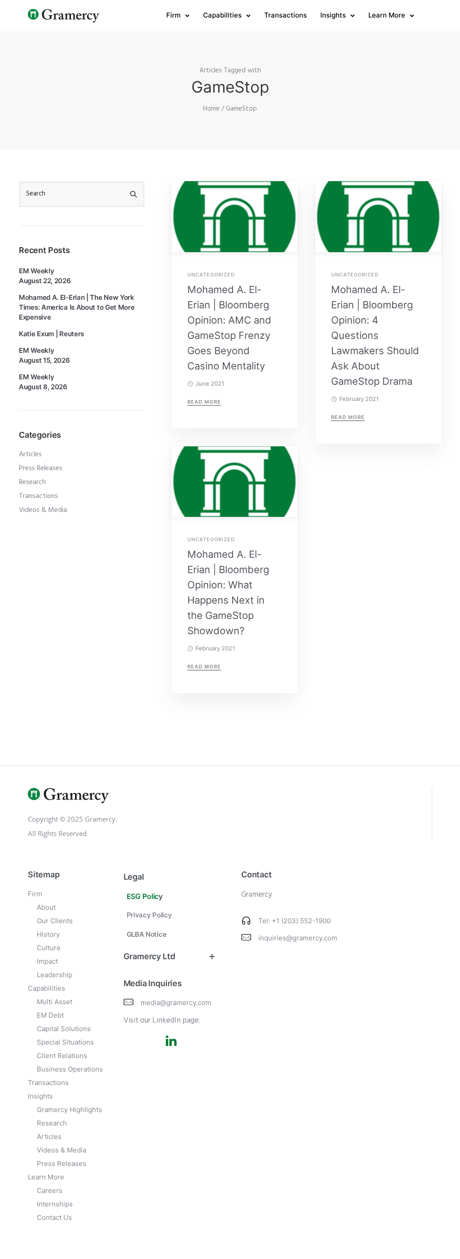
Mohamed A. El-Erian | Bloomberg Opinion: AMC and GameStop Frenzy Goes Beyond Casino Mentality (229, 328)
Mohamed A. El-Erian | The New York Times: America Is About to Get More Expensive (77, 307)
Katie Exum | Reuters (51, 333)
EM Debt (50, 1015)
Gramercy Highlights (69, 1109)
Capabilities (222, 15)
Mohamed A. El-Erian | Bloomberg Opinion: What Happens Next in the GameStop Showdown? (228, 592)
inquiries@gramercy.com (297, 938)
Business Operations (70, 1069)
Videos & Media (43, 510)
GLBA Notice (147, 934)
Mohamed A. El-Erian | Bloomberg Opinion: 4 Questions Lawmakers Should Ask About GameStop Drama (375, 335)
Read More (204, 402)
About (46, 907)
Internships (55, 1204)
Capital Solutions (64, 1028)
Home (211, 108)
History (48, 934)
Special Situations (65, 1042)
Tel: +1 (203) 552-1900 (294, 920)
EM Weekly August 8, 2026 (43, 382)
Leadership (54, 974)
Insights (333, 15)
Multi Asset (54, 1001)
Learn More (386, 15)
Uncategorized (211, 274)
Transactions (285, 15)
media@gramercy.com (176, 1002)
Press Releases (40, 468)
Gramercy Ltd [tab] (149, 956)
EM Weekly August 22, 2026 (45, 276)
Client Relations (62, 1055)
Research (32, 482)
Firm (173, 15)
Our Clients (55, 920)
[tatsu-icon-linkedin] (171, 1040)
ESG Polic (143, 896)
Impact (47, 961)
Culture (49, 947)
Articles (30, 454)
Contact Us (54, 1217)
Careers (49, 1190)
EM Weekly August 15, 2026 (44, 355)
